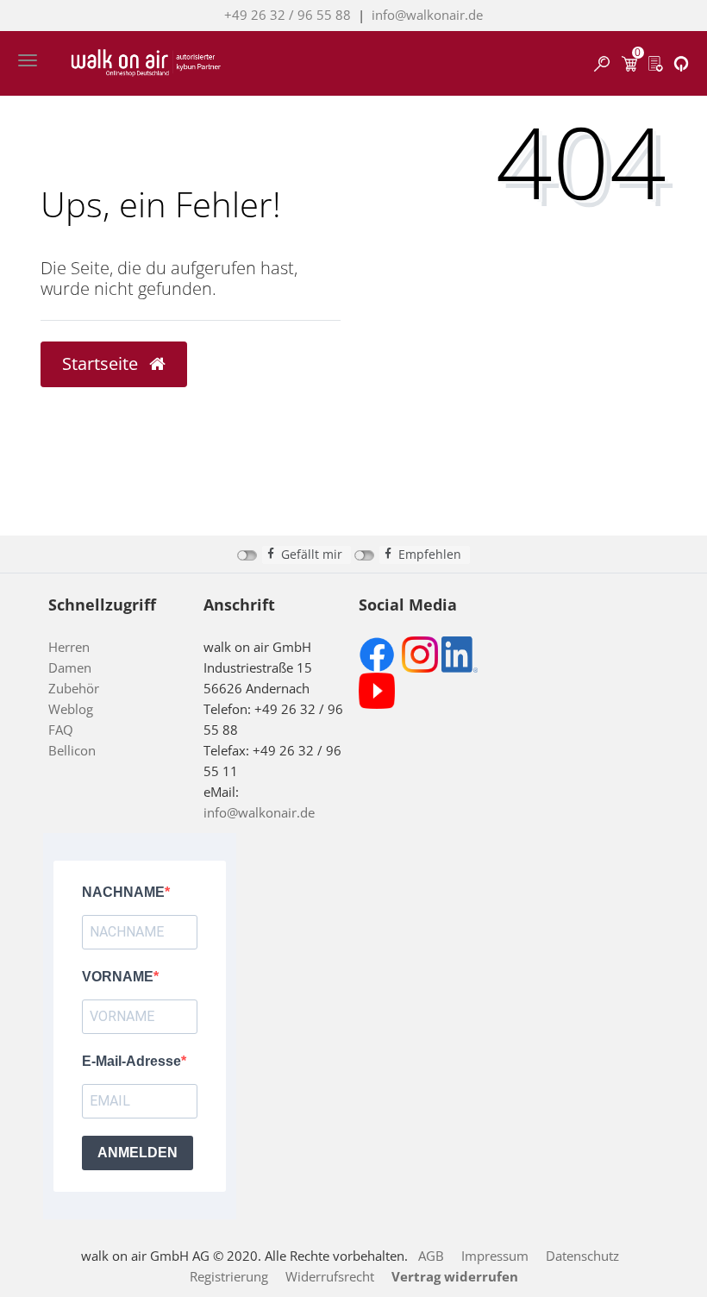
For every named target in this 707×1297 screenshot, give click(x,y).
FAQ (60, 729)
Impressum (495, 1255)
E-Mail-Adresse (131, 1061)
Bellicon (72, 750)
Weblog (70, 708)
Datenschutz (582, 1255)
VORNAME (117, 976)
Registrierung (229, 1276)
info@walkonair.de (427, 14)
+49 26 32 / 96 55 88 (287, 14)
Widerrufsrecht (329, 1276)
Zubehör (73, 688)
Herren (69, 646)
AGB (431, 1255)
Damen (69, 667)
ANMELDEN (137, 1152)
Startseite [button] (102, 363)
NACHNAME (123, 892)
